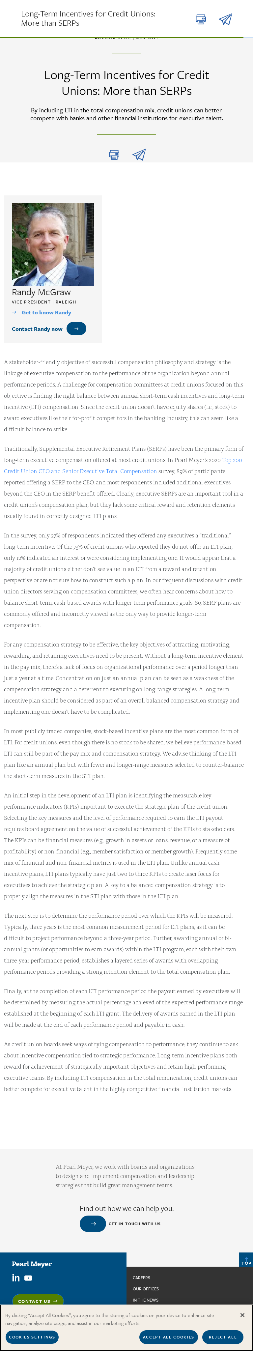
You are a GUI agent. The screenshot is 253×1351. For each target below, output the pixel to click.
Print (114, 154)
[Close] (242, 1315)
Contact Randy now (37, 329)
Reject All (223, 1337)
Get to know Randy (46, 312)
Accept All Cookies (168, 1337)
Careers (141, 1277)
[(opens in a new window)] (16, 1277)
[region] (126, 1328)
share (139, 154)
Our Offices (146, 1288)
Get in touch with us (135, 1223)
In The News (145, 1300)
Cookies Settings (32, 1337)
